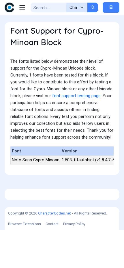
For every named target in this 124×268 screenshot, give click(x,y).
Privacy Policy (74, 224)
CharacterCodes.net (54, 213)
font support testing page (76, 95)
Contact (52, 224)
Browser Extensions (24, 224)
